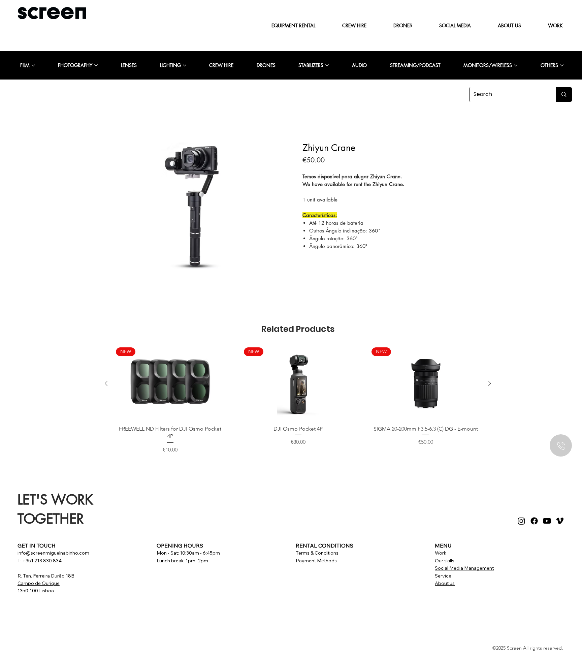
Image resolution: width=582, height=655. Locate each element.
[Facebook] (534, 521)
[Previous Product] (106, 383)
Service (443, 576)
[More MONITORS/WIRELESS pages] (515, 65)
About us (445, 583)
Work (440, 553)
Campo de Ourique (39, 583)
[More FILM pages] (33, 65)
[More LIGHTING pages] (184, 65)
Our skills (444, 561)
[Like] (561, 445)
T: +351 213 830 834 (40, 561)
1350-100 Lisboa (36, 591)
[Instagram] (521, 521)
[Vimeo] (559, 521)
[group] (298, 400)
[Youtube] (547, 521)
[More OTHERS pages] (561, 65)
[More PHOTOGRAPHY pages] (96, 65)
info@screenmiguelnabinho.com (53, 553)
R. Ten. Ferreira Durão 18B (46, 576)
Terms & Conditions (317, 553)
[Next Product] (490, 383)
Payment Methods (316, 561)
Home (109, 131)
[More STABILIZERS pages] (327, 65)
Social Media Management (464, 568)
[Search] (563, 94)
